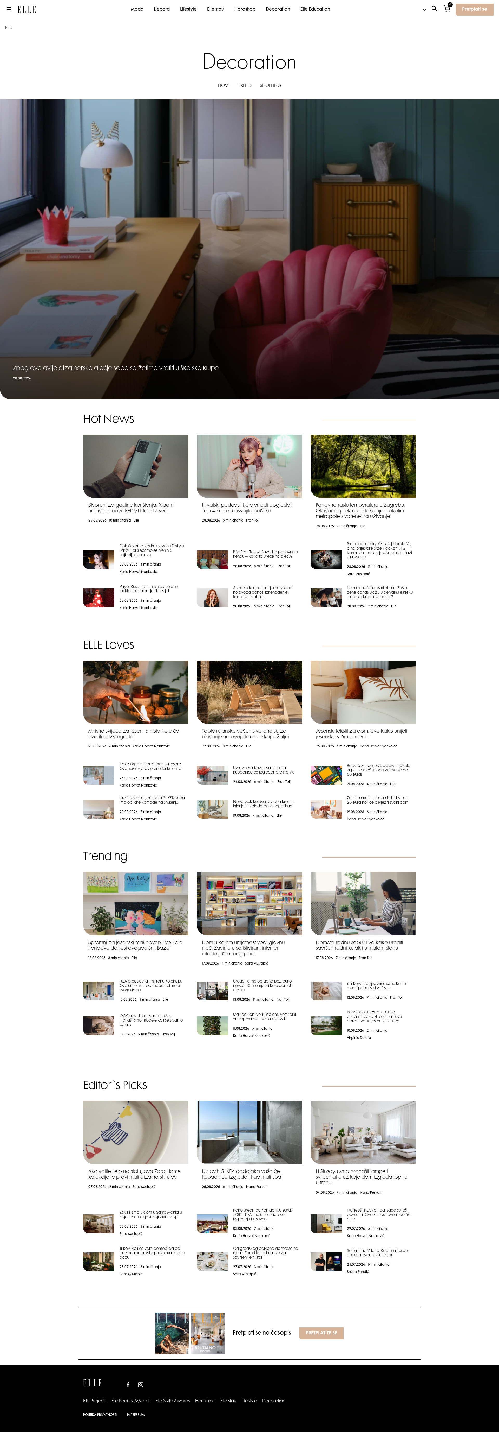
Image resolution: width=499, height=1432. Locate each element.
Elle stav (215, 10)
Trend (245, 86)
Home (224, 86)
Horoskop (244, 10)
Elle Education (315, 10)
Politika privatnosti (100, 1415)
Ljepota (162, 10)
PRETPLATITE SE (321, 1333)
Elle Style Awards (173, 1401)
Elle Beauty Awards (130, 1401)
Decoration (278, 10)
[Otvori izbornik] (8, 9)
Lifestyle (188, 10)
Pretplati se (474, 10)
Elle (8, 28)
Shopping (270, 86)
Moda (137, 10)
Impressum (136, 1415)
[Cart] (447, 9)
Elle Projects (94, 1401)
